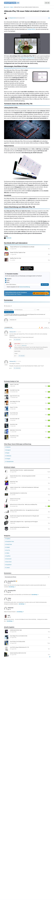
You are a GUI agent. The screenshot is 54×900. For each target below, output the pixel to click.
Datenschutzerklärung (24, 287)
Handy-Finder (9, 544)
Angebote (9, 278)
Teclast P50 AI (31, 29)
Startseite (7, 7)
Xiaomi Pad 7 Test (14, 481)
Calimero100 (23, 345)
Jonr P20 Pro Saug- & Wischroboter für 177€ (19, 647)
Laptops (8, 567)
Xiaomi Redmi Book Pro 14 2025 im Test (18, 493)
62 (46, 414)
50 (46, 420)
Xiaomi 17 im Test (14, 407)
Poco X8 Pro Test (13, 424)
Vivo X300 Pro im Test (14, 390)
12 (49, 517)
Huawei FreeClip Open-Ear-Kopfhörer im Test (19, 527)
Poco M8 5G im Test (14, 435)
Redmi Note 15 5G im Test (15, 430)
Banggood (8, 450)
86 (46, 408)
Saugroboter (8, 564)
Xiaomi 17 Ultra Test (14, 384)
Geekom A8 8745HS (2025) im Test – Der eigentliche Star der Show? (24, 510)
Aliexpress (8, 447)
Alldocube (8, 238)
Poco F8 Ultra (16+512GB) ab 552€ (17, 641)
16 (46, 506)
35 (46, 403)
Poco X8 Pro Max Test (14, 418)
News (8, 282)
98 (46, 386)
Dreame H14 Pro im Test (15, 498)
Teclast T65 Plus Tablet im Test (17, 252)
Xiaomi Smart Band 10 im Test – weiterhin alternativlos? (22, 470)
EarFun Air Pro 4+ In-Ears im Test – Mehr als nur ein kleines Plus (23, 504)
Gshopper (8, 458)
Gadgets (11, 7)
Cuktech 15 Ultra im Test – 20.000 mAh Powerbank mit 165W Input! (24, 487)
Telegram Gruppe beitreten (41, 293)
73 (46, 391)
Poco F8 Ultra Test (14, 413)
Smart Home (8, 561)
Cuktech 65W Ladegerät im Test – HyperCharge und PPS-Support (24, 521)
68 (46, 397)
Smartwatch (8, 558)
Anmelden (45, 284)
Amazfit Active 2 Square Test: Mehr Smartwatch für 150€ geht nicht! (24, 516)
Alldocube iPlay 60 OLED (27, 58)
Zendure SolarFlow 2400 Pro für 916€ (18, 653)
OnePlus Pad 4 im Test (15, 258)
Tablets (7, 553)
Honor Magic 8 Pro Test (15, 401)
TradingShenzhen (10, 461)
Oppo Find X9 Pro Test (14, 395)
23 (46, 437)
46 (49, 643)
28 (49, 471)
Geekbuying (8, 455)
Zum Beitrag (11, 586)
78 (46, 426)
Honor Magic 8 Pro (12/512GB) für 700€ (18, 635)
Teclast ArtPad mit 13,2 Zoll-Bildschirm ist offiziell (22, 246)
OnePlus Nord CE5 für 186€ (16, 630)
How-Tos (8, 550)
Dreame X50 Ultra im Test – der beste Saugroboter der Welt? (22, 476)
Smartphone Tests (10, 541)
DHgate (7, 452)
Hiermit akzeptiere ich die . (18, 287)
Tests (8, 280)
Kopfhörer (8, 556)
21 (46, 431)
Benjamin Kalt (13, 18)
